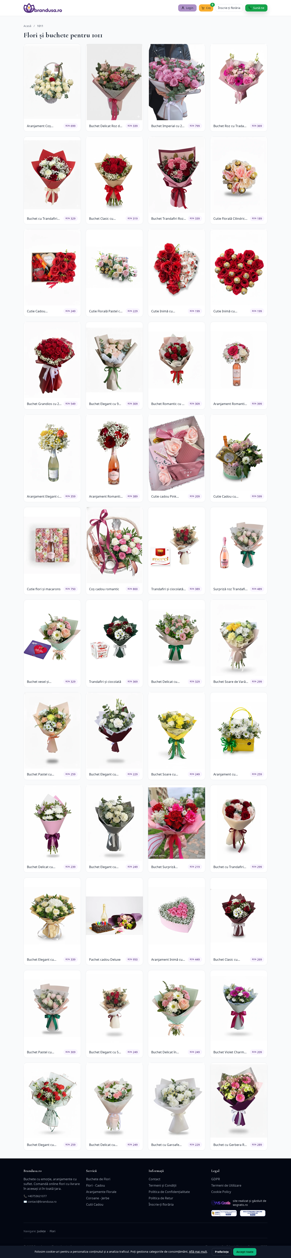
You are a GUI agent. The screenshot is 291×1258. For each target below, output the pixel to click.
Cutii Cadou (94, 1204)
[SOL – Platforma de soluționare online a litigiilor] (252, 1213)
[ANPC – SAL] (224, 1213)
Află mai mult (198, 1251)
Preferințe (222, 1252)
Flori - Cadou (95, 1185)
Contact (154, 1179)
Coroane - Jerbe (97, 1198)
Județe (41, 1231)
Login (189, 8)
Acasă (27, 26)
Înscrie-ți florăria (229, 8)
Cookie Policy (221, 1192)
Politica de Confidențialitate (169, 1192)
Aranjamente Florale (101, 1192)
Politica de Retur (161, 1198)
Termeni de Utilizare (226, 1185)
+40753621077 (37, 1196)
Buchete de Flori (98, 1179)
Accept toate (244, 1252)
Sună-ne (258, 8)
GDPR (215, 1179)
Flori (52, 1231)
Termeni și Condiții (162, 1185)
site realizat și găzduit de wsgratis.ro (249, 1203)
